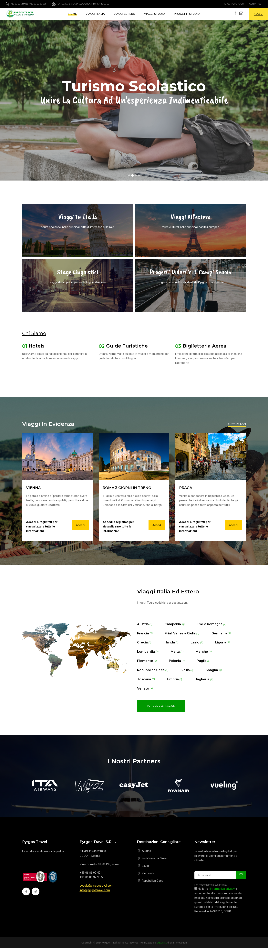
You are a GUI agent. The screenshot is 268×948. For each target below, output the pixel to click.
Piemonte (148, 873)
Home (72, 13)
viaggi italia (95, 13)
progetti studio (187, 13)
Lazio (145, 866)
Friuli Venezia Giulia (154, 858)
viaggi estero (124, 13)
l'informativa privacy (222, 889)
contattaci (255, 4)
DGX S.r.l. (162, 942)
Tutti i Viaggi (237, 424)
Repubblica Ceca (152, 880)
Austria (146, 851)
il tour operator (233, 4)
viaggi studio (154, 13)
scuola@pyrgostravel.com (96, 885)
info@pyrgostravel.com (95, 890)
